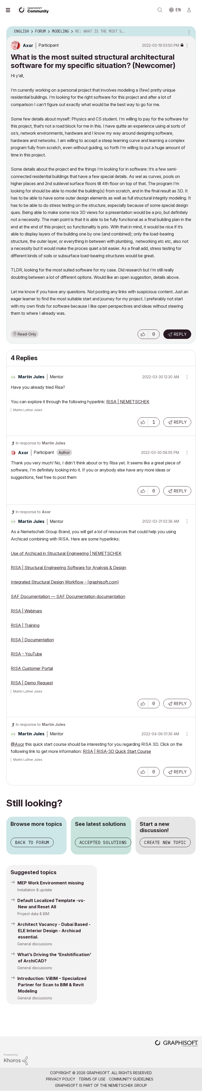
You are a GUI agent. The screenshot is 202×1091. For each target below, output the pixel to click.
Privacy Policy (60, 1079)
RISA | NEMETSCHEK (127, 401)
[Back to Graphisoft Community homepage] (34, 9)
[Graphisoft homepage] (176, 1044)
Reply (180, 334)
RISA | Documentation (32, 639)
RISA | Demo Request (32, 682)
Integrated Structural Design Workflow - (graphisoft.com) (65, 582)
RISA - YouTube (26, 654)
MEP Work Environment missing (50, 882)
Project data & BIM (33, 913)
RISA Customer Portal (32, 668)
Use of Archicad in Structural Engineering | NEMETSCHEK (66, 553)
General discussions (34, 944)
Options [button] (188, 31)
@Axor (17, 744)
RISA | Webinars (26, 610)
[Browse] (10, 10)
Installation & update (34, 890)
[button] (143, 334)
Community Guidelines (131, 1079)
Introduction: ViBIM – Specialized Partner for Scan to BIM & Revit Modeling (51, 985)
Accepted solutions (103, 842)
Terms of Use (92, 1079)
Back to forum (32, 842)
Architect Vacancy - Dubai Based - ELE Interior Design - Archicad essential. (53, 931)
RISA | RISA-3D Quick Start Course (117, 751)
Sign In (191, 10)
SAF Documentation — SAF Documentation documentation (68, 596)
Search (160, 10)
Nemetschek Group (127, 1085)
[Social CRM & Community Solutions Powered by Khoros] (16, 1059)
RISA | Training (25, 625)
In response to (40, 443)
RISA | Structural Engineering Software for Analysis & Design (68, 567)
